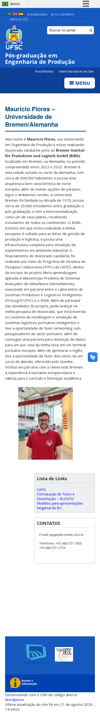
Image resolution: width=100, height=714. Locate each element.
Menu (82, 83)
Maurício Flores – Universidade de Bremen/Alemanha (31, 116)
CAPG (41, 489)
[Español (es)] (21, 14)
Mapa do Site (19, 19)
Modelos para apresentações (60, 503)
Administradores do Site (76, 71)
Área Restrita (44, 71)
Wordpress (14, 699)
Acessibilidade (37, 14)
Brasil (15, 4)
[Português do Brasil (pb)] (10, 14)
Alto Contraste (62, 14)
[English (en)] (15, 14)
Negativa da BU (49, 508)
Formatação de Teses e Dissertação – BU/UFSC (56, 496)
